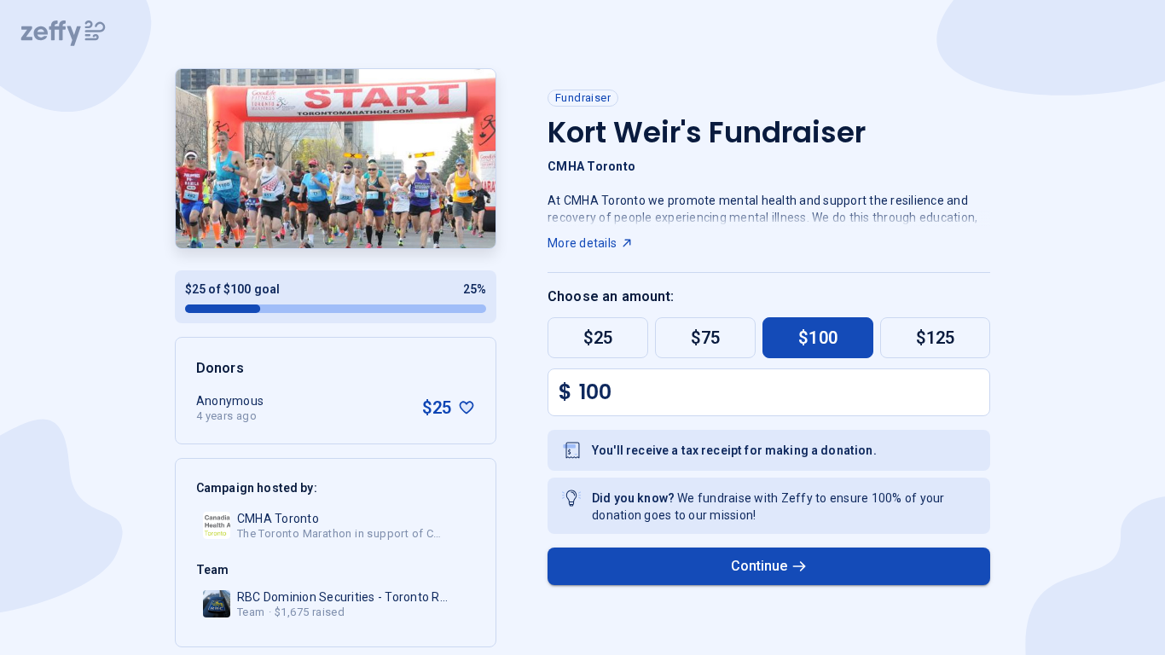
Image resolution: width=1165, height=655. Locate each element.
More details (582, 243)
